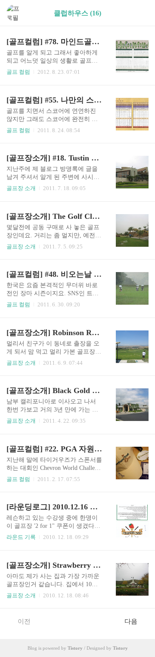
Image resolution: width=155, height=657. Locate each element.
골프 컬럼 (18, 72)
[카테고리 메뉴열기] (140, 13)
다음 (130, 621)
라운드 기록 (21, 537)
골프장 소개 (21, 188)
